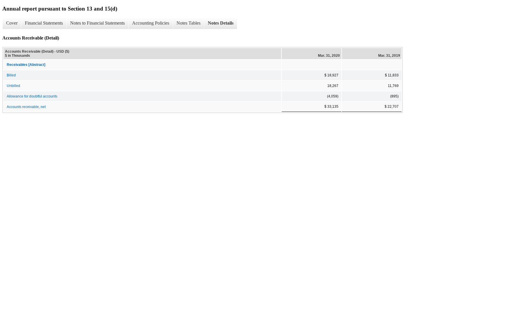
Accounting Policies (150, 22)
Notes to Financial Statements (97, 22)
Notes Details (221, 22)
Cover (12, 22)
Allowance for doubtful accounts (32, 96)
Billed (11, 75)
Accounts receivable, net (26, 107)
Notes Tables (188, 22)
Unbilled (13, 86)
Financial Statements (44, 22)
